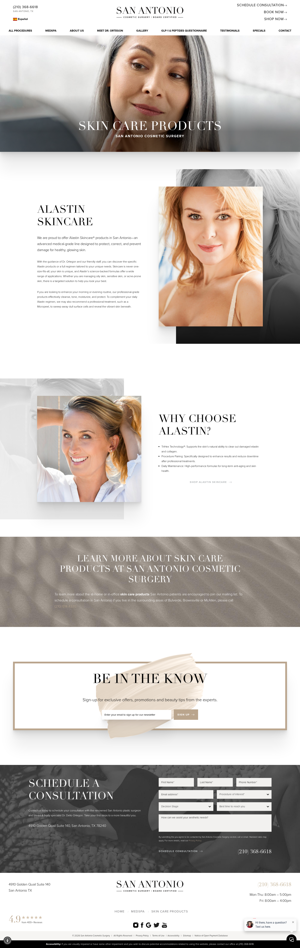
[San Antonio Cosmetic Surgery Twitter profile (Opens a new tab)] (156, 924)
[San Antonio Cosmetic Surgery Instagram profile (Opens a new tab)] (135, 925)
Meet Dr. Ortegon (110, 30)
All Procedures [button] (20, 30)
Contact (285, 30)
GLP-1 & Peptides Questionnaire (184, 30)
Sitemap (187, 935)
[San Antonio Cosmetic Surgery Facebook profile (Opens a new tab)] (142, 925)
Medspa (138, 911)
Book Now (274, 12)
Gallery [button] (142, 30)
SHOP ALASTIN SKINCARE (208, 482)
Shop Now (274, 19)
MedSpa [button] (50, 30)
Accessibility (173, 935)
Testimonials (230, 30)
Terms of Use (158, 935)
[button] (7, 941)
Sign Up (183, 714)
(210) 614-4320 (65, 606)
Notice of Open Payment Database (211, 935)
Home (119, 911)
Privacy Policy (195, 840)
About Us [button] (77, 30)
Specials (259, 30)
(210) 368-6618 (25, 7)
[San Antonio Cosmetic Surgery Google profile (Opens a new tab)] (148, 925)
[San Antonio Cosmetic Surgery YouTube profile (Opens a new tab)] (164, 925)
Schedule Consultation (260, 5)
